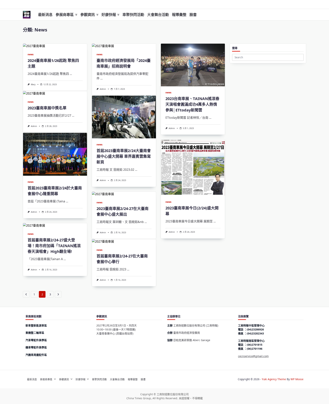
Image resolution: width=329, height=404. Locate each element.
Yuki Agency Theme (274, 379)
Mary (33, 84)
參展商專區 (65, 14)
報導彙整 (179, 14)
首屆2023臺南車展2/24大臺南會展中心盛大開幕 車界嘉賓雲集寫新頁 (124, 156)
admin (103, 89)
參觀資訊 (87, 14)
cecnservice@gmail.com (253, 356)
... (71, 74)
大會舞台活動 (158, 14)
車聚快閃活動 (133, 14)
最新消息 (45, 14)
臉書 (193, 14)
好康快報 (108, 14)
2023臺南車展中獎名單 (47, 108)
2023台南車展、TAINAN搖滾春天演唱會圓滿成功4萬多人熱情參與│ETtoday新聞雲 (192, 104)
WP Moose (297, 379)
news (31, 54)
